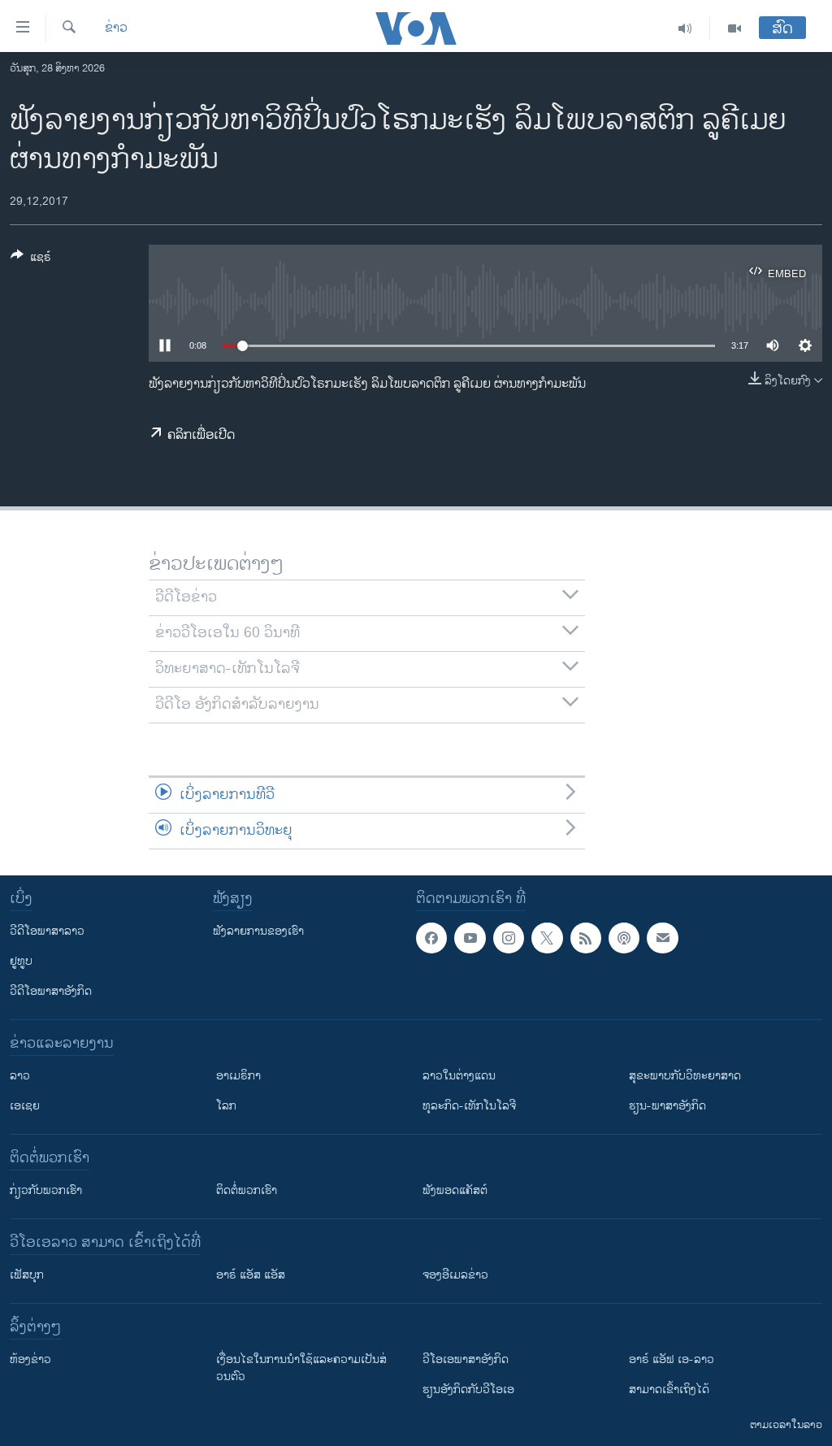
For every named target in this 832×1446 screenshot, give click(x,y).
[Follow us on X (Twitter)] (546, 938)
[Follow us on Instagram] (508, 938)
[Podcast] (624, 938)
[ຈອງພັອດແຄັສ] (662, 938)
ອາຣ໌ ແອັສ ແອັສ (250, 1274)
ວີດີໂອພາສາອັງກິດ (51, 991)
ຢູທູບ (21, 961)
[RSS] (585, 938)
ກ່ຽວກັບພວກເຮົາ (46, 1190)
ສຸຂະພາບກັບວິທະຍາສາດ (685, 1075)
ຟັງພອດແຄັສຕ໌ (455, 1190)
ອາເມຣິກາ (238, 1075)
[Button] (31, 260)
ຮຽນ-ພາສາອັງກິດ (667, 1105)
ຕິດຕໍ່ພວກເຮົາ (246, 1190)
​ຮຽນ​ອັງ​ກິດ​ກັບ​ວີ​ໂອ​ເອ (468, 1389)
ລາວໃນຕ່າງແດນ (459, 1075)
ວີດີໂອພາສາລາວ (47, 931)
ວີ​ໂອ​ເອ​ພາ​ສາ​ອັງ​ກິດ (465, 1359)
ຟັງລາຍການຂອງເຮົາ (258, 931)
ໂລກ (226, 1105)
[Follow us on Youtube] (469, 938)
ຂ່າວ (116, 28)
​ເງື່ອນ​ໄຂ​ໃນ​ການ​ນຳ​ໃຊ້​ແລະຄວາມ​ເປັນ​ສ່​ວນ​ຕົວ (301, 1368)
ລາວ (20, 1075)
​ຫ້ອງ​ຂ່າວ (30, 1359)
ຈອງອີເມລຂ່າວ (455, 1274)
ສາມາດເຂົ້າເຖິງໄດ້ (669, 1389)
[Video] (734, 28)
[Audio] (685, 28)
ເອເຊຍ (25, 1105)
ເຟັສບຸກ (27, 1274)
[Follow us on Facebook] (431, 938)
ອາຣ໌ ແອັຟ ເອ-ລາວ (671, 1359)
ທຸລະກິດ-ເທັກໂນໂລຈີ (469, 1105)
